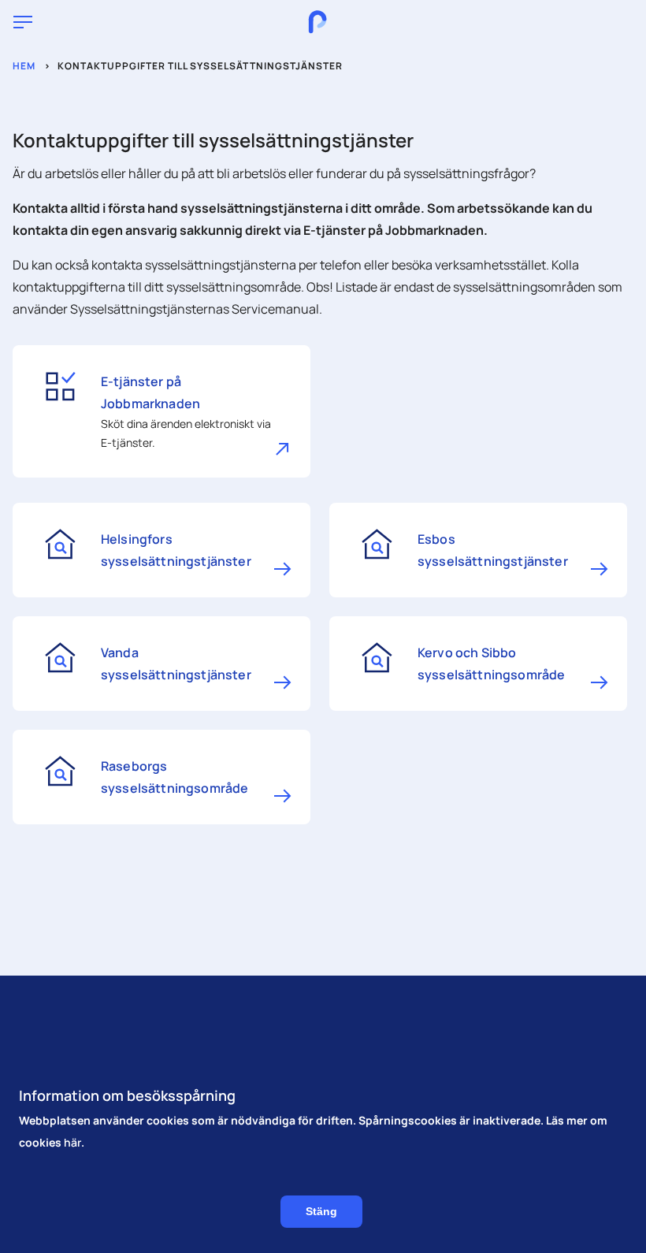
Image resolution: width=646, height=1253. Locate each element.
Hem (24, 66)
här (72, 1142)
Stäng (321, 1211)
